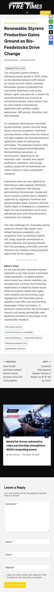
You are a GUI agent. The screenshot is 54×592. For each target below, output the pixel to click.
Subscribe (45, 12)
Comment (11, 504)
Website (9, 567)
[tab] (21, 467)
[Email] (50, 16)
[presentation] (27, 421)
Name (9, 542)
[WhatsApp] (50, 21)
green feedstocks (13, 338)
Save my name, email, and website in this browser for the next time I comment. (26, 576)
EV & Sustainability (29, 23)
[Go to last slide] (7, 435)
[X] (50, 32)
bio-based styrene (13, 327)
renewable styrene (33, 338)
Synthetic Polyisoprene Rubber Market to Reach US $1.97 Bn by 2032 (41, 371)
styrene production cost (16, 343)
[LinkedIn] (50, 27)
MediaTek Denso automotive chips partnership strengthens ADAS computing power (25, 445)
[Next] (47, 435)
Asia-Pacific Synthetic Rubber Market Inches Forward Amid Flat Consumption (13, 371)
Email (9, 554)
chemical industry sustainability (19, 332)
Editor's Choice (11, 23)
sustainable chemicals (15, 349)
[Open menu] (27, 13)
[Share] (50, 42)
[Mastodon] (50, 37)
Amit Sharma (12, 60)
